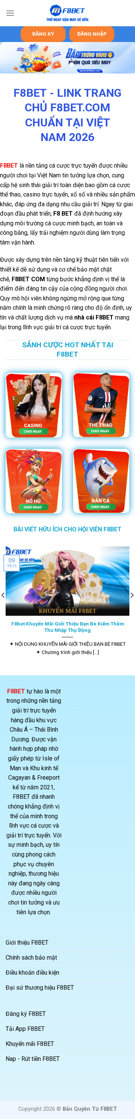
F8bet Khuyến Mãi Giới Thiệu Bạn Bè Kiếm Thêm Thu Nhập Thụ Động (67, 627)
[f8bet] (67, 13)
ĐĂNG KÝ (43, 34)
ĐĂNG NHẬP (92, 34)
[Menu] (10, 13)
